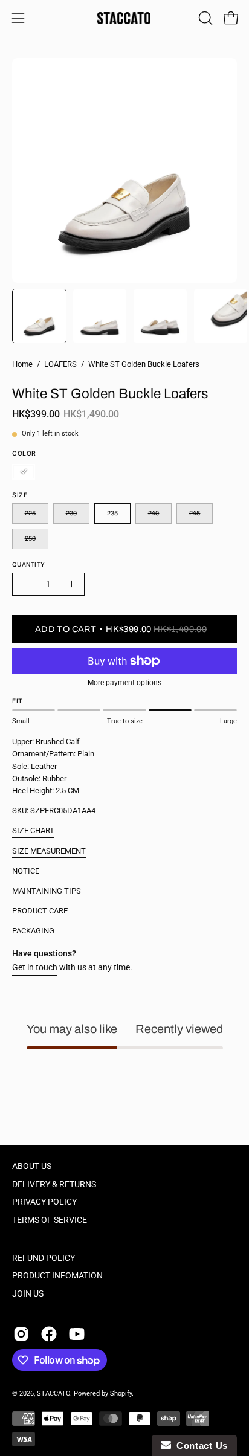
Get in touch (34, 967)
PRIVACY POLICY (44, 1202)
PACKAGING (33, 930)
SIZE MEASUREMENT (49, 850)
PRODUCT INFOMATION (57, 1276)
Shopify (121, 1393)
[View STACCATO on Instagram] (21, 1334)
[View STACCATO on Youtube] (77, 1334)
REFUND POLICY (43, 1258)
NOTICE (25, 870)
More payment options (124, 682)
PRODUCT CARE (40, 910)
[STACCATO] (124, 18)
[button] (204, 18)
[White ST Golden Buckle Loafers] (39, 316)
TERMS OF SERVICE (49, 1220)
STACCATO (53, 1393)
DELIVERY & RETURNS (54, 1184)
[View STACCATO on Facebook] (49, 1334)
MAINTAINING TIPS (46, 890)
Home (22, 364)
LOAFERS (60, 364)
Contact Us (199, 1445)
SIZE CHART (33, 830)
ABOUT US (31, 1166)
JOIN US (28, 1294)
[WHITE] (23, 472)
